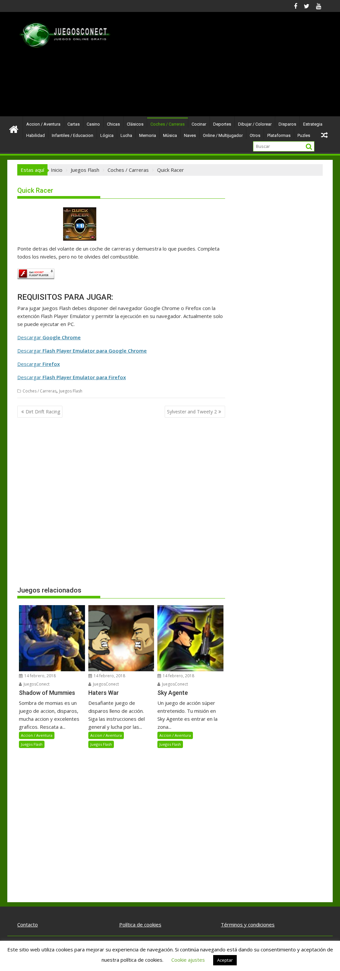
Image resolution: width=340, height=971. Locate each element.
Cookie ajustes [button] (188, 959)
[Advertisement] (219, 66)
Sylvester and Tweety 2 (192, 411)
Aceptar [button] (225, 960)
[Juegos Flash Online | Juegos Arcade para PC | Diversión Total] (14, 129)
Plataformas (279, 135)
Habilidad (35, 135)
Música (170, 135)
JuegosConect (36, 684)
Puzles (304, 135)
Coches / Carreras (167, 124)
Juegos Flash (70, 391)
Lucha (126, 135)
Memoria (147, 135)
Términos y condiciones (248, 924)
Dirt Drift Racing (43, 411)
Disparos (287, 124)
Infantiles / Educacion (72, 135)
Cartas (73, 124)
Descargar (49, 337)
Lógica (107, 135)
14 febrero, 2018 (39, 676)
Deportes (222, 124)
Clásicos (135, 124)
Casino (93, 124)
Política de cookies (140, 924)
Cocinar (199, 124)
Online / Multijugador (223, 135)
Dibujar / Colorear (255, 124)
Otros (255, 135)
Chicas (113, 124)
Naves (190, 135)
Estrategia (312, 124)
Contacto (27, 924)
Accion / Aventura (43, 124)
